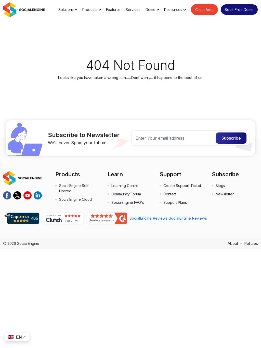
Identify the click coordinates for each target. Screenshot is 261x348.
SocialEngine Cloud (75, 199)
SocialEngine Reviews (148, 218)
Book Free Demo (239, 9)
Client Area (204, 9)
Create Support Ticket (182, 185)
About (233, 243)
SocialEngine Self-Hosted (74, 188)
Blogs (220, 185)
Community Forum (126, 194)
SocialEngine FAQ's (127, 202)
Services (133, 9)
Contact (169, 194)
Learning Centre (124, 185)
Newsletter (225, 194)
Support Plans (175, 202)
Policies (251, 243)
